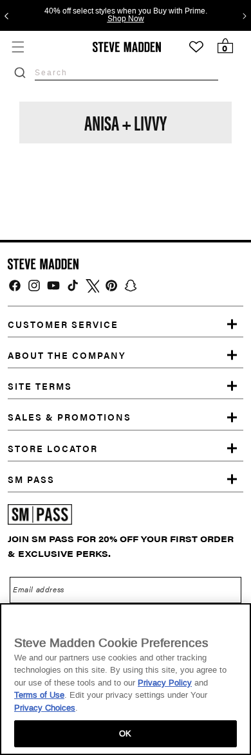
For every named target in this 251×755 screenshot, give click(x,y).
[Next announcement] (244, 15)
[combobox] (126, 72)
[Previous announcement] (6, 15)
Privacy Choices (44, 707)
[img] (15, 285)
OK (125, 733)
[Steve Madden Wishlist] (196, 47)
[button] (17, 46)
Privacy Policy (165, 682)
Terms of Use (39, 694)
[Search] (20, 73)
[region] (125, 679)
